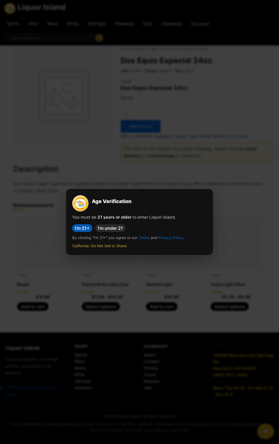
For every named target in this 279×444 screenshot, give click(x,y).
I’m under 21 (110, 228)
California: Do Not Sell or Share (99, 246)
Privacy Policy (170, 237)
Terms (144, 237)
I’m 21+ (82, 228)
